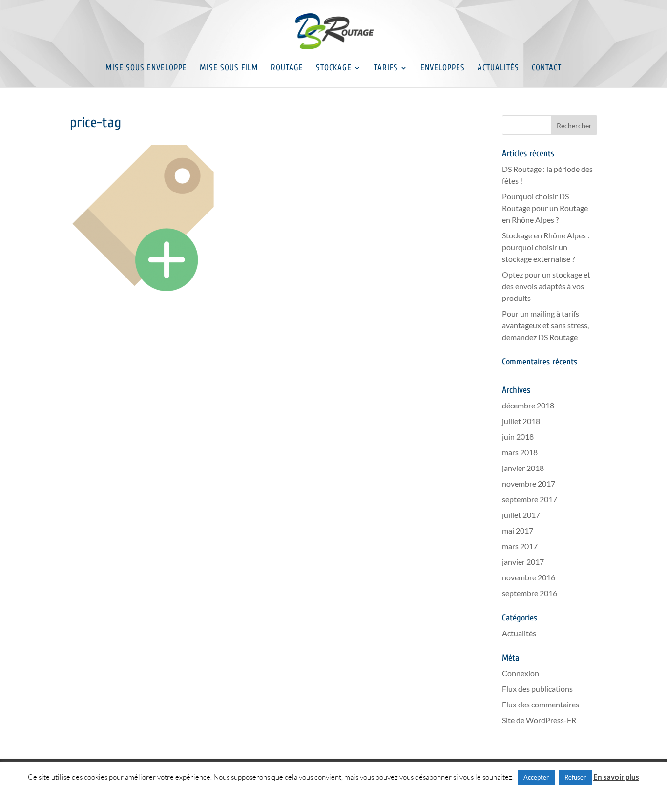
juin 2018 (518, 436)
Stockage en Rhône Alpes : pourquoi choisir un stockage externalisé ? (545, 247)
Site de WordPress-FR (539, 720)
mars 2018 (520, 452)
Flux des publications (537, 688)
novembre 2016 (528, 577)
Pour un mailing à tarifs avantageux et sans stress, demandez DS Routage (545, 325)
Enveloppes (442, 68)
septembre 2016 (529, 593)
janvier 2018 (523, 467)
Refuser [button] (575, 777)
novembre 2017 (528, 483)
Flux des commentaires (540, 704)
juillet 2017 (521, 514)
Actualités (498, 68)
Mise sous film (229, 68)
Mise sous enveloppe (146, 68)
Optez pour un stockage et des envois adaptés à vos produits (546, 286)
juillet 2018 (521, 421)
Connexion (520, 673)
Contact (547, 68)
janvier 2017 (523, 561)
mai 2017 (517, 530)
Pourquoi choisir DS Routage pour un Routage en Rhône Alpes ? (545, 208)
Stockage (334, 68)
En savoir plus (616, 776)
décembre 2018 (528, 405)
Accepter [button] (536, 777)
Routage (287, 68)
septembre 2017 (529, 499)
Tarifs (386, 68)
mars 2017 (520, 546)
